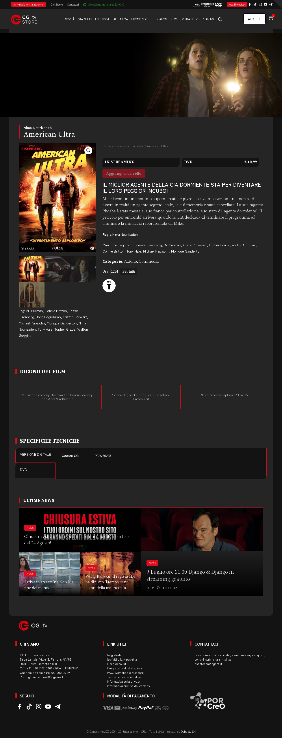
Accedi (254, 18)
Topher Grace (64, 329)
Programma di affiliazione (124, 668)
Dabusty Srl (188, 731)
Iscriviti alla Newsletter (123, 659)
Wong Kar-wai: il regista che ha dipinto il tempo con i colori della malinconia (110, 582)
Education (159, 19)
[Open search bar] (220, 19)
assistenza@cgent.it (208, 663)
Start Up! (85, 19)
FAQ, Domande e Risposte (125, 672)
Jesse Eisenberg (149, 244)
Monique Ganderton (62, 323)
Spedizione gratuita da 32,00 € (106, 4)
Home (106, 146)
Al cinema (120, 19)
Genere (119, 146)
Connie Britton (56, 310)
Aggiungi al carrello (123, 173)
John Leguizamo (48, 316)
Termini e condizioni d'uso (124, 677)
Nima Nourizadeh (125, 234)
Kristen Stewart (75, 316)
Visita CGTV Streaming (198, 19)
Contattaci (73, 4)
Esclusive (102, 19)
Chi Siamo (57, 4)
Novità (69, 19)
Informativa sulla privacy (124, 681)
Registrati (114, 655)
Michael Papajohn (32, 323)
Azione (130, 261)
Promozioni (139, 19)
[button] (88, 150)
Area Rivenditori (237, 4)
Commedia (135, 146)
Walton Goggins (244, 244)
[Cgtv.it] (24, 18)
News (174, 19)
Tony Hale (45, 329)
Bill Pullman (34, 310)
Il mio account (116, 663)
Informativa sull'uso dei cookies (128, 686)
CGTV (150, 588)
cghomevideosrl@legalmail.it (46, 677)
